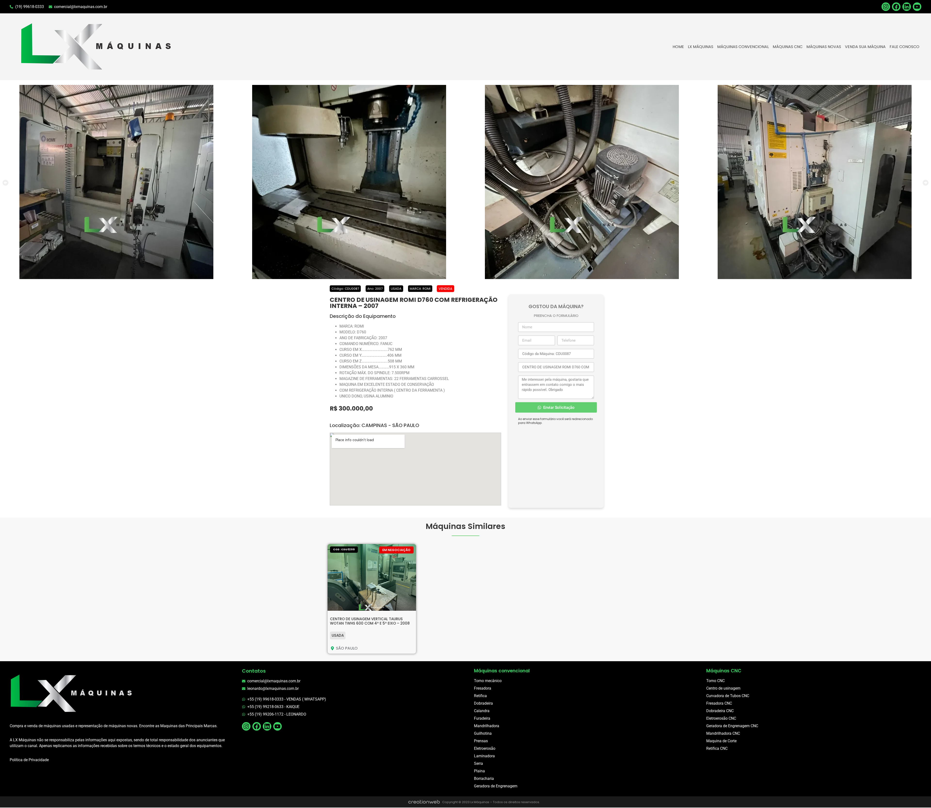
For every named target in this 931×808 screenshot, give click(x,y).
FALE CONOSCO (904, 46)
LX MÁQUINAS (700, 46)
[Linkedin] (906, 6)
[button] (5, 183)
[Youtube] (917, 6)
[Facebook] (896, 6)
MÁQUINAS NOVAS (823, 46)
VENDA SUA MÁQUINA (865, 46)
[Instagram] (246, 726)
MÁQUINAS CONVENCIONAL (743, 46)
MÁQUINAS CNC (788, 46)
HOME (678, 46)
